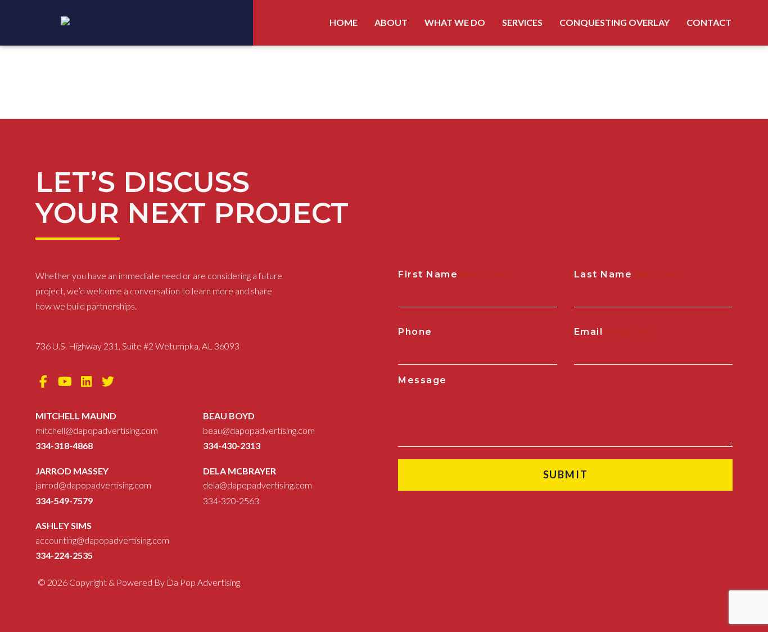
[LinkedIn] (86, 381)
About (391, 22)
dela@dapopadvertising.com (257, 484)
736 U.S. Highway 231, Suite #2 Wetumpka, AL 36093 (137, 345)
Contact (708, 22)
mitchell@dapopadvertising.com (96, 430)
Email (613, 331)
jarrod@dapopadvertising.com (93, 484)
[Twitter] (108, 381)
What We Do (454, 22)
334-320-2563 (231, 500)
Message (422, 380)
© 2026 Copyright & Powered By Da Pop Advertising (139, 582)
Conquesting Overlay (614, 22)
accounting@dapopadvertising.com (102, 540)
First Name (452, 274)
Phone (415, 331)
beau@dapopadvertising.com (259, 430)
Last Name (627, 274)
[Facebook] (43, 381)
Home (343, 22)
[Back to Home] (127, 22)
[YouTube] (65, 381)
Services (522, 22)
